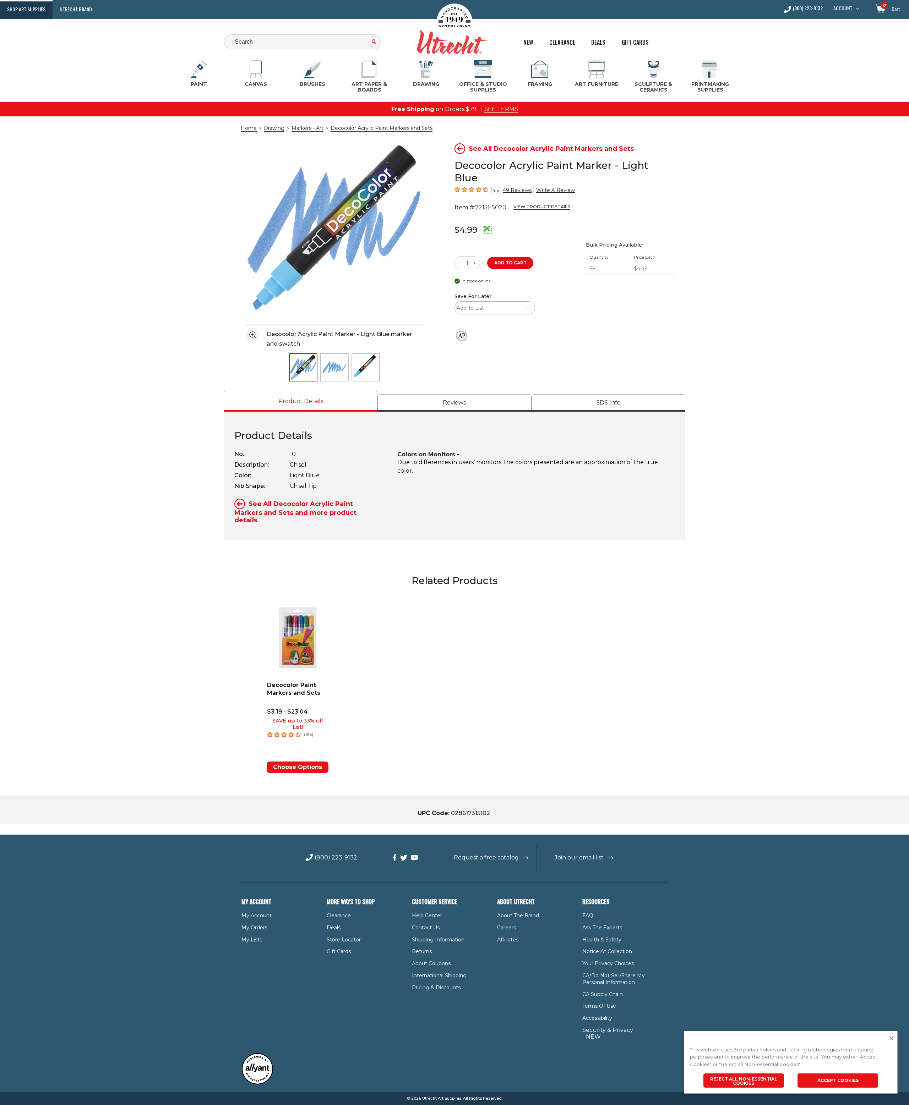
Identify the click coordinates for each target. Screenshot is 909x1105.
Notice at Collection (607, 951)
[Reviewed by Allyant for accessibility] (257, 1082)
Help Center (427, 915)
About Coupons (431, 963)
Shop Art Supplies (26, 9)
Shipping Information (438, 939)
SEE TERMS (501, 109)
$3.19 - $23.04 (287, 711)
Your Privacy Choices (608, 963)
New (528, 42)
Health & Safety (601, 939)
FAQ (587, 915)
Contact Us (426, 927)
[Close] (891, 1038)
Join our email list (579, 857)
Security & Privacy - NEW (607, 1033)
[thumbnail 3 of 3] (366, 367)
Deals (598, 42)
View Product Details (541, 206)
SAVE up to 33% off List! (297, 724)
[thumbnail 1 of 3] (303, 367)
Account (842, 8)
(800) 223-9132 (808, 9)
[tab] (300, 401)
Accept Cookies (838, 1080)
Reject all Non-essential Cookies (743, 1081)
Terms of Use (599, 1006)
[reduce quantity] (460, 263)
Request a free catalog (486, 857)
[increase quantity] (475, 263)
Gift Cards (635, 42)
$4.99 (466, 230)
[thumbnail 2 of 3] (334, 367)
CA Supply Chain (602, 994)
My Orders (254, 927)
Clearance (562, 42)
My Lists (251, 939)
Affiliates (507, 939)
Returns (422, 951)
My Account (256, 915)
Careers (506, 927)
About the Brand (518, 915)
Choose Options (297, 767)
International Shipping (439, 975)
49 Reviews (517, 190)
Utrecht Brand (76, 9)
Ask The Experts (602, 927)
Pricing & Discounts (436, 987)
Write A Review (555, 190)
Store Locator (344, 939)
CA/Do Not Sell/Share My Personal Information (613, 978)
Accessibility (597, 1018)
